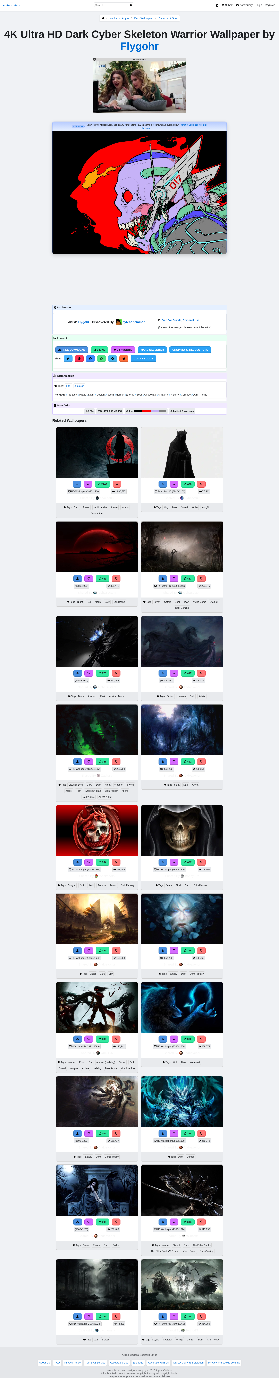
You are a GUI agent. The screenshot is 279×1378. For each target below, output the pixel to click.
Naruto (124, 507)
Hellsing (97, 1068)
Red (89, 602)
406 (189, 484)
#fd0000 (146, 411)
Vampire (74, 1068)
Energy (130, 394)
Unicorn (182, 696)
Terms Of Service (95, 1362)
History (174, 394)
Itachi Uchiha (100, 507)
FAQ (57, 1362)
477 (189, 862)
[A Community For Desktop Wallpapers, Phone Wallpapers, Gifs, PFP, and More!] (103, 18)
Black (81, 696)
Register (270, 5)
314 (189, 1316)
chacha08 (107, 498)
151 (103, 1316)
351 (103, 950)
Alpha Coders (11, 5)
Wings (179, 1339)
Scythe (155, 1339)
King (165, 507)
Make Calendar (152, 349)
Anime (114, 507)
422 (189, 761)
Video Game (199, 602)
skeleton (79, 386)
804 (103, 862)
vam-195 (107, 1053)
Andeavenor (192, 687)
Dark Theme (199, 394)
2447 (104, 484)
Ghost (195, 785)
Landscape (119, 602)
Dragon (72, 885)
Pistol (82, 1062)
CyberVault (192, 498)
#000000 (138, 411)
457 (189, 578)
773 (103, 673)
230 (103, 1039)
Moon (98, 602)
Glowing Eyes (75, 785)
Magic (82, 394)
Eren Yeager (111, 791)
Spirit (176, 785)
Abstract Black (116, 696)
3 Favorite (124, 349)
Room (110, 394)
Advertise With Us (158, 1362)
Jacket (69, 791)
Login (259, 5)
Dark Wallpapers (144, 18)
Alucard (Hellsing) (105, 1062)
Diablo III (214, 602)
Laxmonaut (107, 1330)
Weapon (118, 785)
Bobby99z (192, 876)
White (195, 507)
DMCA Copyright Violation (188, 1362)
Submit (228, 5)
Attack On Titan (93, 791)
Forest (105, 1339)
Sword (184, 507)
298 (103, 1222)
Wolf (175, 1062)
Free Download (73, 349)
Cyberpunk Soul (168, 18)
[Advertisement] (139, 278)
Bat (90, 1062)
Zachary (106, 775)
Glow (89, 785)
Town (186, 602)
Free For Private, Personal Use (180, 320)
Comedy (185, 394)
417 (189, 673)
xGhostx (192, 1236)
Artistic (201, 696)
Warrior (71, 1062)
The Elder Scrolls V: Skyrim (165, 1251)
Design (100, 394)
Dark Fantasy (127, 885)
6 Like (100, 349)
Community (246, 5)
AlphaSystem (107, 592)
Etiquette (138, 1362)
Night (91, 394)
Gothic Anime (128, 1068)
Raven (86, 507)
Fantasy (72, 394)
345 (103, 761)
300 (189, 1039)
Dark (76, 507)
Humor (120, 394)
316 (189, 950)
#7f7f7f (162, 411)
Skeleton (167, 1339)
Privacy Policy (72, 1362)
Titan (78, 791)
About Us (44, 1362)
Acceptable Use (119, 1362)
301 (103, 1133)
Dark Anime (97, 513)
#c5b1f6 (155, 411)
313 (189, 1222)
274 (189, 1133)
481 (103, 578)
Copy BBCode (143, 358)
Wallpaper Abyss (119, 18)
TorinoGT (192, 1330)
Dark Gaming (182, 608)
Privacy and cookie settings (224, 1362)
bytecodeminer (133, 322)
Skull (91, 885)
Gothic (167, 602)
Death (169, 885)
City (111, 974)
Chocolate (150, 394)
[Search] (131, 5)
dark (68, 386)
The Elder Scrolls (202, 1245)
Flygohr (139, 46)
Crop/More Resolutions (190, 349)
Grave (86, 1245)
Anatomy (163, 394)
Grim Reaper (200, 885)
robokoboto (107, 876)
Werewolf (195, 1062)
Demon (190, 1157)
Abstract (92, 696)
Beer (139, 394)
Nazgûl (205, 507)
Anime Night (105, 797)
